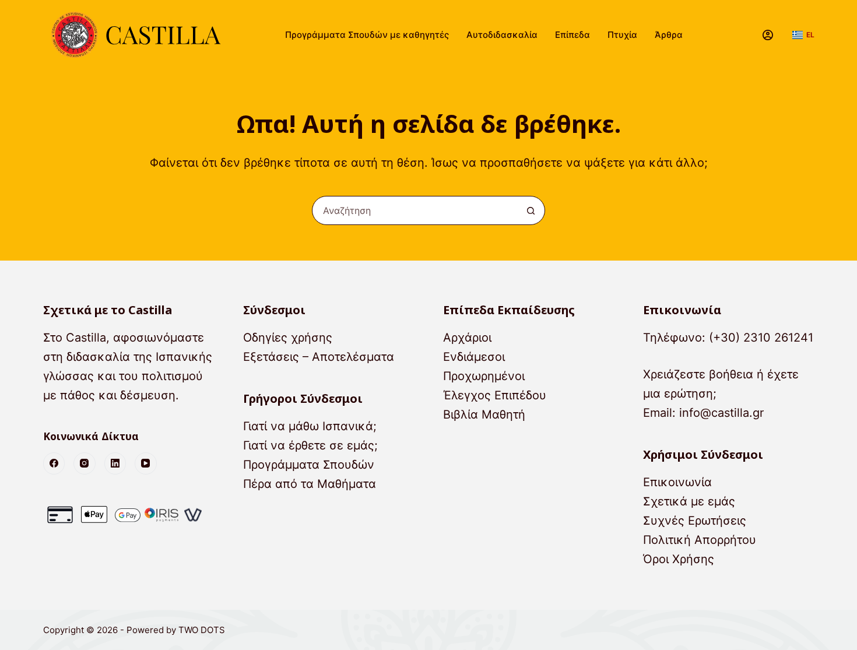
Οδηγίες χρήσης (287, 338)
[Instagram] (84, 463)
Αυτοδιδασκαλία (502, 34)
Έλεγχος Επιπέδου (494, 395)
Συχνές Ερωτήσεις (694, 521)
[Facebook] (54, 463)
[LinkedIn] (115, 463)
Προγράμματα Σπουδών (308, 465)
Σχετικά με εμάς (689, 501)
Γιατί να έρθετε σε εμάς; (310, 445)
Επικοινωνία (677, 482)
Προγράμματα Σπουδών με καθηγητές (367, 34)
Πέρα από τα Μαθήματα (309, 484)
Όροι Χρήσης (678, 559)
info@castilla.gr (721, 413)
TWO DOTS (201, 629)
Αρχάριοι (467, 338)
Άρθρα (669, 34)
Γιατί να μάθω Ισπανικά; (310, 426)
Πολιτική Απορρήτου (699, 540)
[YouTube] (146, 463)
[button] (803, 35)
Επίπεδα (572, 34)
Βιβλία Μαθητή (484, 414)
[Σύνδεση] (768, 35)
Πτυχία (622, 34)
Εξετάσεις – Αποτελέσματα (318, 357)
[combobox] (414, 210)
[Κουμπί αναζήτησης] (531, 210)
